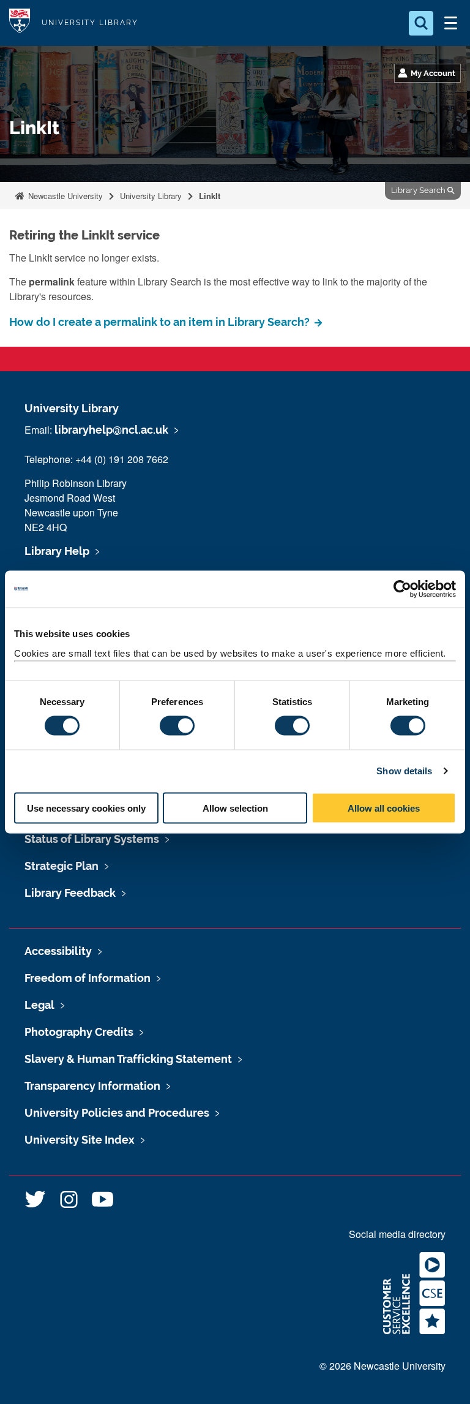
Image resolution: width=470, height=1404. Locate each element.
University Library (90, 22)
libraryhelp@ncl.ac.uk (111, 429)
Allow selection (235, 807)
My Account (433, 73)
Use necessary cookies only (86, 807)
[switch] (177, 726)
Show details (404, 771)
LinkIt (209, 196)
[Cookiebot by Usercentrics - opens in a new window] (402, 589)
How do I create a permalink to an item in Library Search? (160, 321)
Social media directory (397, 1234)
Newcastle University (64, 196)
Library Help (56, 551)
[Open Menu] (450, 23)
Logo (19, 23)
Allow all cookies (384, 807)
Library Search (419, 190)
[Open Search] (421, 23)
